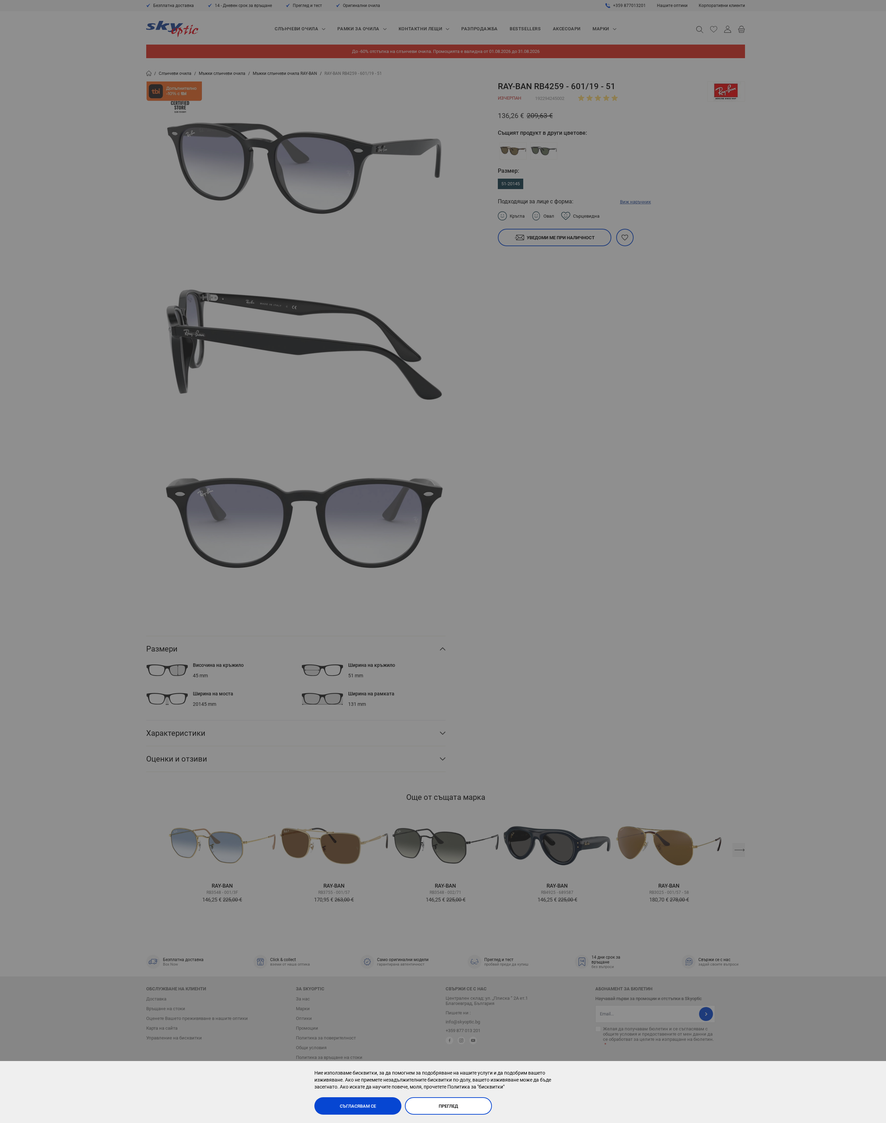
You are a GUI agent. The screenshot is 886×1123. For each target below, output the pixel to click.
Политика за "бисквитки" (475, 1087)
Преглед (448, 1106)
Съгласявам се (358, 1106)
